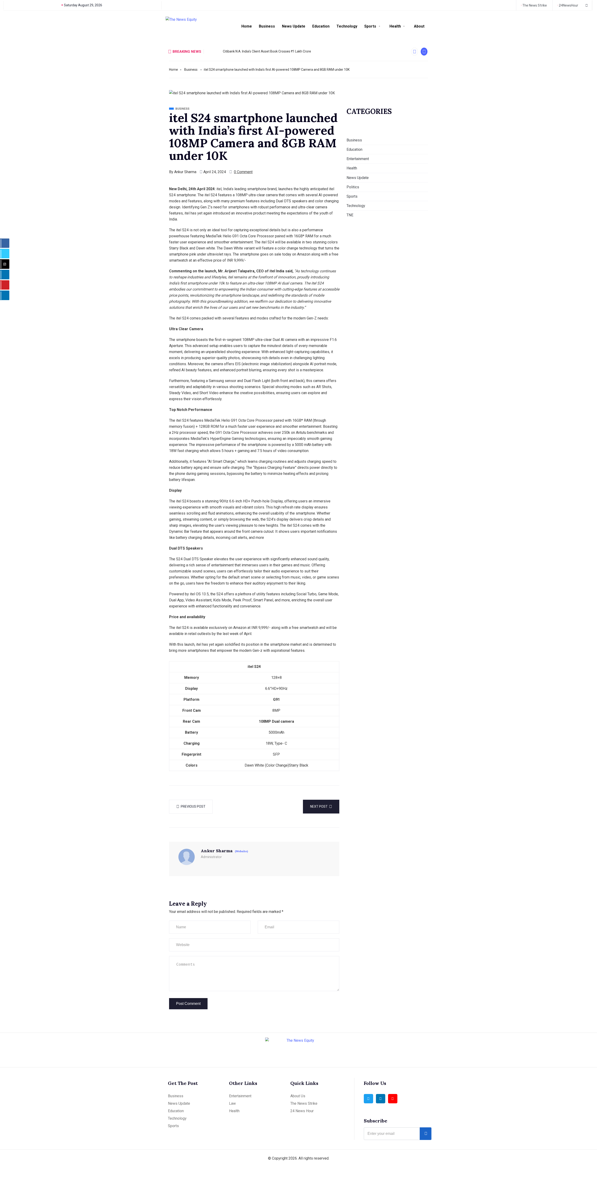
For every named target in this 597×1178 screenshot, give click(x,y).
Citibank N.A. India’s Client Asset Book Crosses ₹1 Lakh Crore (251, 51)
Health (395, 26)
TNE (350, 215)
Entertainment (358, 159)
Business (267, 26)
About (419, 26)
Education (321, 26)
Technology (347, 26)
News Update (293, 26)
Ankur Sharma (185, 172)
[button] (414, 51)
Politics (353, 187)
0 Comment (243, 172)
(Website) (241, 851)
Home (246, 26)
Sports (370, 26)
